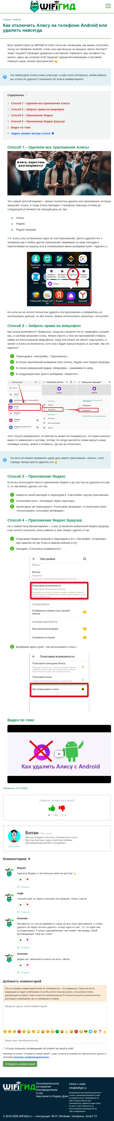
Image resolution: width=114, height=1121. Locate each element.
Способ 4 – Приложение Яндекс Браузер (38, 121)
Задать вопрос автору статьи (31, 133)
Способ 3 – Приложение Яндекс (32, 115)
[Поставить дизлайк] (62, 807)
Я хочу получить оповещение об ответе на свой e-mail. (40, 1048)
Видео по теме (20, 127)
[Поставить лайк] (52, 807)
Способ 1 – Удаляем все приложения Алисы (40, 103)
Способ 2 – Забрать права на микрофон (37, 109)
